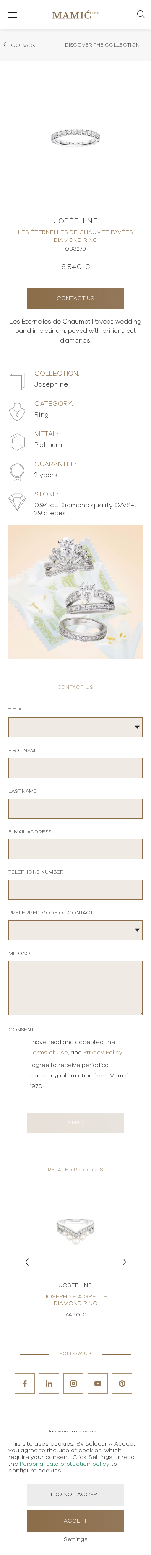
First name (23, 750)
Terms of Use (48, 1053)
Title (15, 709)
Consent (21, 1029)
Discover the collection (102, 44)
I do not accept (76, 1495)
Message (21, 953)
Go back (23, 45)
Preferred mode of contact (50, 912)
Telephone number (36, 872)
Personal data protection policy (64, 1464)
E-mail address (29, 831)
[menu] (12, 14)
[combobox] (75, 727)
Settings (76, 1539)
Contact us (75, 298)
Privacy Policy (102, 1053)
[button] (26, 1262)
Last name (22, 791)
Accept (75, 1521)
